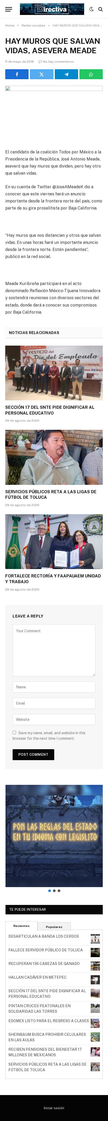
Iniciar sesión (54, 1108)
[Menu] (8, 9)
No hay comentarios (58, 61)
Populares (54, 927)
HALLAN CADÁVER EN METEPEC (37, 977)
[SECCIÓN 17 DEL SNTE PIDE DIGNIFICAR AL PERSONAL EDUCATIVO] (54, 373)
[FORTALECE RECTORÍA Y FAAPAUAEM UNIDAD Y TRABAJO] (54, 541)
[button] (54, 836)
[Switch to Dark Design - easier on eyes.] (91, 9)
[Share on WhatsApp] (91, 74)
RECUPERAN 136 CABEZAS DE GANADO (44, 964)
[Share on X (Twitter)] (41, 74)
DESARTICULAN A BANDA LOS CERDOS (43, 936)
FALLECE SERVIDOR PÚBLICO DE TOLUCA (45, 950)
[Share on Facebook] (17, 74)
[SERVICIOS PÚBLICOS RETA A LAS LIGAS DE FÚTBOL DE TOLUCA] (54, 457)
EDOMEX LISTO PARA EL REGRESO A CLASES (48, 1021)
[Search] (100, 9)
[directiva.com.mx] (52, 9)
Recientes (21, 926)
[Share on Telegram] (66, 74)
